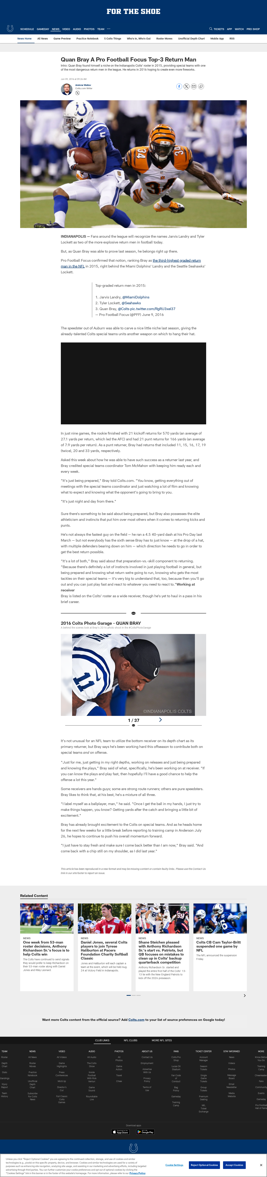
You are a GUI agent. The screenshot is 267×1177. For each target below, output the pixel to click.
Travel (119, 1075)
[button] (133, 383)
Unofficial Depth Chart (32, 1084)
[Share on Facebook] (179, 88)
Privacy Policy (137, 1173)
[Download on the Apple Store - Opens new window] (120, 1132)
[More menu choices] (108, 28)
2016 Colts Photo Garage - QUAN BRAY (101, 623)
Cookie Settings (174, 1165)
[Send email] (194, 88)
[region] (133, 1165)
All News (32, 1057)
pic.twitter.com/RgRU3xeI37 (152, 308)
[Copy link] (201, 87)
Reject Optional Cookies (204, 1165)
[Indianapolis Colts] (133, 1148)
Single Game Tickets (203, 1078)
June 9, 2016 (153, 314)
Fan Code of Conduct (176, 1078)
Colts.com (136, 1020)
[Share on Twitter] (186, 88)
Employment (147, 1063)
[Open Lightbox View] (133, 683)
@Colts (123, 308)
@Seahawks (131, 303)
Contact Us (147, 1057)
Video (62, 1051)
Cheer (119, 1081)
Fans (261, 1081)
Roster (4, 1057)
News (32, 1051)
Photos (119, 1051)
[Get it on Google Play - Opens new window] (145, 1133)
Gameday (176, 1096)
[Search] (210, 28)
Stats (4, 1072)
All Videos (62, 1057)
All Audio (91, 1057)
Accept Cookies (234, 1165)
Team (4, 1051)
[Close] (261, 1165)
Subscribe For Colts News (32, 1096)
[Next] (160, 720)
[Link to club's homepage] (10, 28)
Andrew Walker (83, 85)
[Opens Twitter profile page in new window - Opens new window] (77, 93)
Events (261, 1093)
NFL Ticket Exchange (203, 1108)
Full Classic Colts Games (61, 1099)
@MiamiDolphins (135, 297)
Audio (92, 1051)
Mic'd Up (62, 1081)
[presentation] (245, 996)
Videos (231, 1063)
